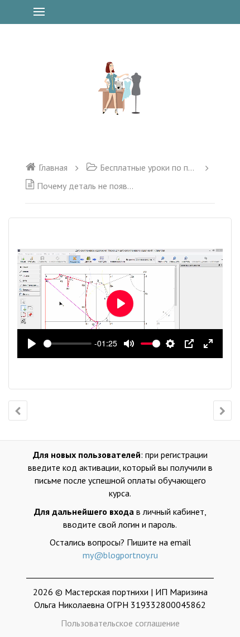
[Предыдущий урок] (17, 410)
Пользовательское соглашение (120, 623)
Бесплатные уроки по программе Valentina (149, 167)
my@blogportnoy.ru (120, 555)
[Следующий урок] (222, 410)
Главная (53, 167)
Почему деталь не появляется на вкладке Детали (87, 185)
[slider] (68, 343)
